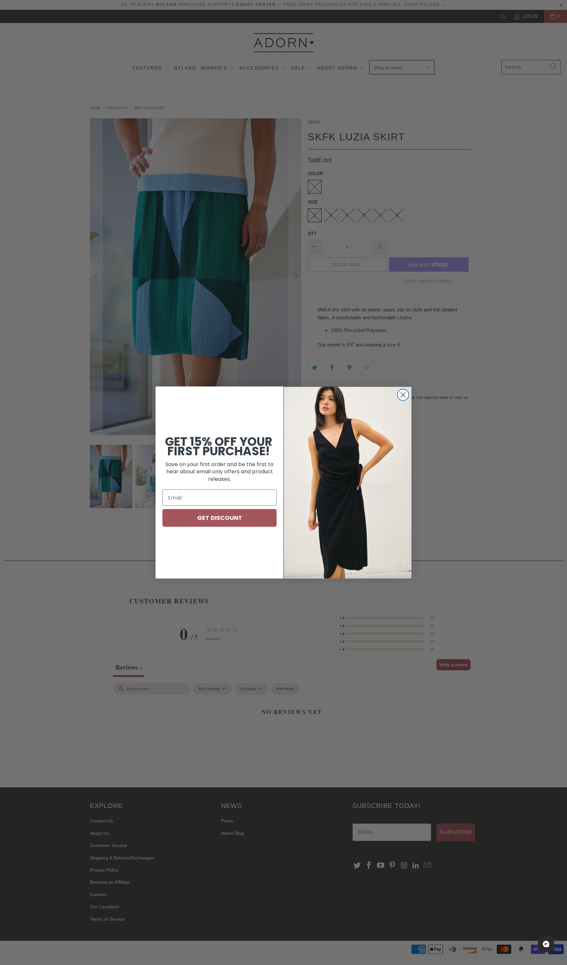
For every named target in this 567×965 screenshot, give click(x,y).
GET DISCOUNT (219, 518)
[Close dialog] (403, 395)
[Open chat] (546, 944)
